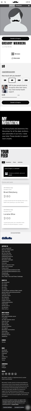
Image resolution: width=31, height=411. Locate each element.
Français (19, 5)
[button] (1, 2)
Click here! (6, 374)
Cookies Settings (7, 407)
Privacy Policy (15, 404)
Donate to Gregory (15, 102)
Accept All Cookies (19, 407)
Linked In (15, 374)
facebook (3, 374)
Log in (10, 175)
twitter (12, 374)
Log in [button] (28, 2)
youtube (9, 374)
